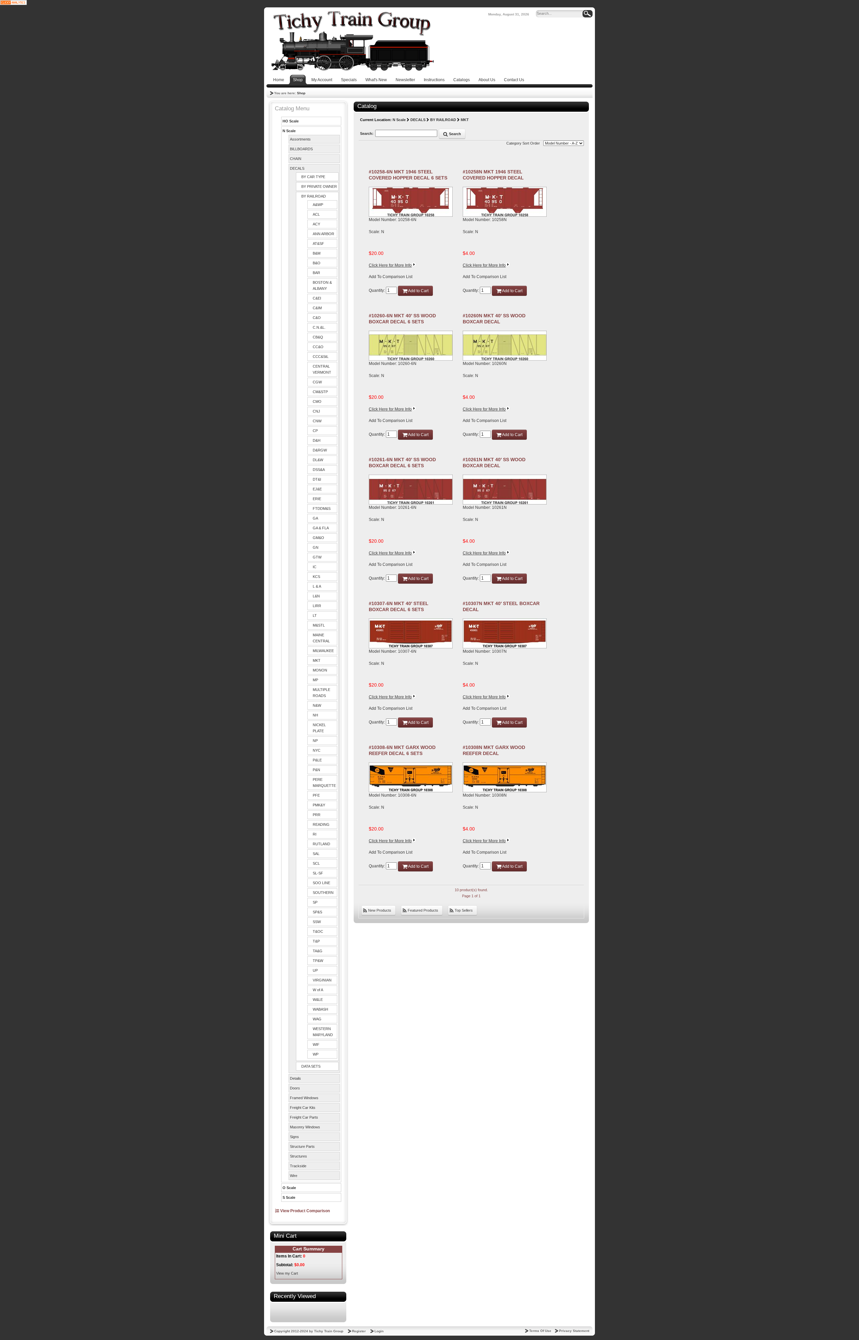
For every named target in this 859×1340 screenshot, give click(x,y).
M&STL (319, 625)
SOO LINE (321, 883)
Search (454, 134)
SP (315, 902)
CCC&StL (321, 357)
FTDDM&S (322, 508)
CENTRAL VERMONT (322, 369)
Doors (295, 1088)
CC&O (318, 347)
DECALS (297, 168)
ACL (316, 214)
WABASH (320, 1009)
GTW (317, 557)
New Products (379, 910)
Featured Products (422, 910)
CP (315, 431)
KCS (316, 577)
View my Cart (287, 1273)
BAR (316, 273)
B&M (316, 253)
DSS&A (319, 470)
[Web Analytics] (13, 2)
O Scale (289, 1188)
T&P (316, 941)
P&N (316, 770)
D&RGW (320, 450)
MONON (320, 670)
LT (315, 615)
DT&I (317, 479)
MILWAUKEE (323, 651)
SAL (316, 854)
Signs (294, 1137)
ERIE (317, 499)
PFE (316, 795)
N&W (317, 705)
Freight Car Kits (302, 1108)
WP (315, 1054)
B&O (316, 263)
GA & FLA (321, 528)
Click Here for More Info (390, 265)
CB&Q (318, 337)
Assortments (300, 139)
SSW (317, 922)
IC (314, 567)
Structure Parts (302, 1146)
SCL (316, 863)
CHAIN (295, 159)
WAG (317, 1019)
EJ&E (317, 489)
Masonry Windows (305, 1127)
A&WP (318, 205)
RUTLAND (321, 844)
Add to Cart (417, 290)
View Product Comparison (304, 1211)
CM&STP (320, 392)
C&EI (317, 298)
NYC (316, 750)
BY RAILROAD (313, 196)
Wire (293, 1176)
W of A (318, 990)
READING (321, 824)
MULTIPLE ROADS (321, 693)
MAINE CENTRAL (321, 638)
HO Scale (291, 121)
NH (315, 715)
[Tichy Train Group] (352, 41)
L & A (317, 586)
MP (315, 680)
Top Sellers (463, 910)
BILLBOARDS (301, 149)
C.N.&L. (319, 327)
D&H (316, 440)
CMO (317, 401)
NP (315, 741)
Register (359, 1331)
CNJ (316, 411)
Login (379, 1331)
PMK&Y (319, 805)
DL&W (318, 460)
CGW (317, 382)
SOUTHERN (323, 893)
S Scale (289, 1197)
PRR (316, 815)
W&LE (318, 1000)
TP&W (318, 961)
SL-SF (318, 873)
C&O (317, 318)
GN (315, 547)
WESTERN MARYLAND (323, 1032)
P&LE (317, 760)
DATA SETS (310, 1066)
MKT (316, 660)
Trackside (298, 1166)
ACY (316, 224)
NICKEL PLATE (319, 728)
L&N (316, 596)
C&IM (317, 308)
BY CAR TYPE (313, 177)
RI (314, 834)
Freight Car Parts (304, 1117)
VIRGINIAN (322, 980)
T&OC (318, 931)
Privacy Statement (574, 1331)
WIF (316, 1044)
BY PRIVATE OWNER (319, 186)
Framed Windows (304, 1098)
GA (315, 518)
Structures (298, 1156)
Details (295, 1078)
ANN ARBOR (323, 234)
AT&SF (318, 244)
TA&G (317, 951)
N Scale (289, 131)
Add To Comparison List (390, 276)
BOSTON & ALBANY (322, 285)
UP (315, 970)
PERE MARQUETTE (324, 783)
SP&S (317, 912)
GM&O (318, 538)
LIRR (317, 606)
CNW (317, 421)
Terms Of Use (540, 1331)
